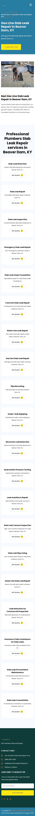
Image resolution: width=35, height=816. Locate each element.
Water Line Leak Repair (17, 330)
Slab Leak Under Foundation (17, 275)
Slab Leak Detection (17, 164)
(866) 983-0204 (12, 47)
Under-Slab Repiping (17, 414)
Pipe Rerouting (17, 386)
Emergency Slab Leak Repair (17, 247)
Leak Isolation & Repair (17, 497)
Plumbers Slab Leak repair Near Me (21, 810)
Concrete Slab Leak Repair (17, 303)
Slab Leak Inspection (17, 219)
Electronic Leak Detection (17, 442)
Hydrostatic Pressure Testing (17, 469)
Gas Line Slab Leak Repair (17, 358)
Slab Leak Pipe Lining (17, 553)
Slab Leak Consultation (17, 700)
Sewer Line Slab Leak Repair (17, 581)
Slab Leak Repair (17, 191)
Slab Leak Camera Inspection (17, 525)
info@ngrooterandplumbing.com (16, 763)
